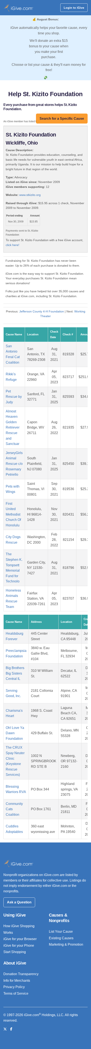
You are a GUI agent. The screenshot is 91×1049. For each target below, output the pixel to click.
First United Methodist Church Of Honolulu (13, 514)
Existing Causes (61, 938)
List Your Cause (61, 931)
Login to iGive (74, 7)
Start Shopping (14, 952)
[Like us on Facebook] (11, 1029)
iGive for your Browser (20, 939)
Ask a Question (19, 902)
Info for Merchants (16, 980)
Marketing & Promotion (66, 944)
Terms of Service (15, 993)
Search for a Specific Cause (62, 118)
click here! (12, 245)
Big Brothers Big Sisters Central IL (15, 673)
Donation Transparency (21, 974)
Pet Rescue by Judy (14, 397)
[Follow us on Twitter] (5, 1029)
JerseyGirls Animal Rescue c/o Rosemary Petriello (14, 463)
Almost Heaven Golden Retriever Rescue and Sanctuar (12, 427)
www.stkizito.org (30, 195)
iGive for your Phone (18, 945)
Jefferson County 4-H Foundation (41, 311)
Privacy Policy (14, 987)
